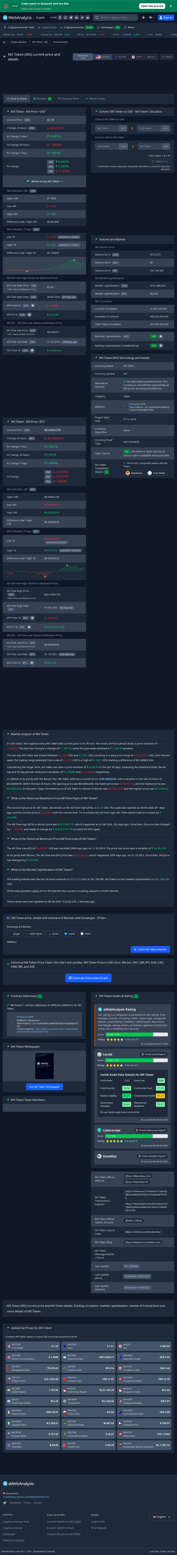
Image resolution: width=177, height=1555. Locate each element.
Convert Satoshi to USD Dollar (64, 1521)
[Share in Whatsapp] (65, 17)
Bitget (16, 933)
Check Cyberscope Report (152, 1130)
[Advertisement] (88, 77)
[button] (161, 336)
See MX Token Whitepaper (44, 1086)
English (161, 1516)
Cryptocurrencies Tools (16, 1521)
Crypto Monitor (19, 42)
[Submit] (97, 18)
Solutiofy (51, 1551)
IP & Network (98, 1528)
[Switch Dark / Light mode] (143, 17)
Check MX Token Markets (152, 949)
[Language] (152, 17)
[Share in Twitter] (71, 17)
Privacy (27, 1502)
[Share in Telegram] (82, 17)
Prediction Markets (14, 1540)
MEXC (88, 933)
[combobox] (115, 17)
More (150, 56)
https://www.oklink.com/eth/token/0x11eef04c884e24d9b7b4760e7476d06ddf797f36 (146, 1207)
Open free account (152, 6)
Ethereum (134, 404)
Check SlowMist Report (154, 1156)
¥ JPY (139, 56)
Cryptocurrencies (78, 27)
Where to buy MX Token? (45, 181)
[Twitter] (5, 1503)
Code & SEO (98, 1521)
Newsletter (15, 1502)
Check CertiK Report (155, 1054)
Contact (38, 1502)
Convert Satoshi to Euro (60, 1528)
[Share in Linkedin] (76, 17)
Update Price (161, 161)
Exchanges (110, 27)
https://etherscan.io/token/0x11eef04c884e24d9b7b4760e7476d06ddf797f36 (47, 1030)
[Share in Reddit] (87, 17)
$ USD (105, 56)
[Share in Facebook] (60, 17)
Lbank (71, 933)
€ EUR (122, 56)
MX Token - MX (40, 42)
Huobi (55, 933)
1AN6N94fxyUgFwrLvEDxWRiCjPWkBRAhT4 (26, 1496)
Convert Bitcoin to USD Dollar (64, 1534)
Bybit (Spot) (36, 933)
